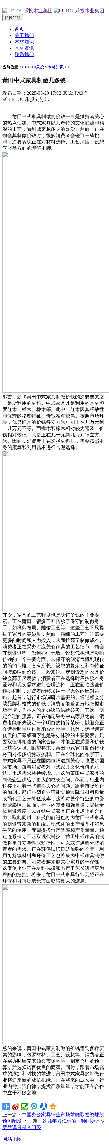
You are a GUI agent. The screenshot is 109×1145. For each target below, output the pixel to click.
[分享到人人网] (44, 1106)
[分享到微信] (25, 1106)
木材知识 (24, 41)
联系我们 (24, 54)
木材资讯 (24, 48)
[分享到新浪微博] (15, 1106)
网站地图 (12, 1139)
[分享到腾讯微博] (34, 1106)
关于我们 (24, 35)
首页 (19, 29)
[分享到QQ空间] (53, 1106)
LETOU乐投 (33, 67)
